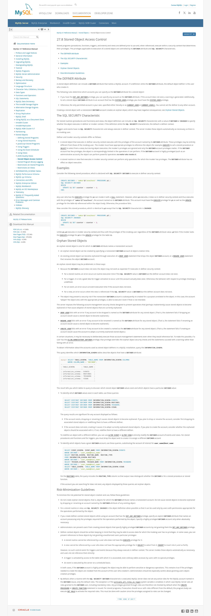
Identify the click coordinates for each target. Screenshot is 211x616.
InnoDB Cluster (22, 123)
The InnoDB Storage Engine (27, 104)
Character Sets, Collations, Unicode (30, 89)
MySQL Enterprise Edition (26, 183)
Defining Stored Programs (28, 138)
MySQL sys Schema (23, 177)
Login (186, 5)
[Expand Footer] (13, 610)
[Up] (45, 29)
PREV (120, 599)
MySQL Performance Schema (27, 174)
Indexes (19, 205)
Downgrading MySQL (24, 65)
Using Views (22, 153)
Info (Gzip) (17, 239)
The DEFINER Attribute (69, 53)
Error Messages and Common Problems (28, 201)
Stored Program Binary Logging (30, 162)
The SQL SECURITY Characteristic (73, 58)
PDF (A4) (16, 232)
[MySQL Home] (24, 10)
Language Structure (24, 86)
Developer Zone (104, 13)
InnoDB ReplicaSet (23, 126)
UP (128, 599)
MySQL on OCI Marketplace (27, 189)
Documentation (82, 13)
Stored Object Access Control (30, 159)
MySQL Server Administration (28, 74)
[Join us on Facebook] (178, 13)
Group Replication (23, 114)
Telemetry (20, 192)
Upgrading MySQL (23, 62)
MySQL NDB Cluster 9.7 (25, 129)
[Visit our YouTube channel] (193, 13)
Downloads (62, 13)
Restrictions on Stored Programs (31, 165)
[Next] (48, 29)
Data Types (20, 92)
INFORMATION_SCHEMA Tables (28, 171)
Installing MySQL (22, 59)
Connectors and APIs (24, 180)
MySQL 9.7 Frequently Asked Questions (27, 196)
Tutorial (19, 68)
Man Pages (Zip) (19, 237)
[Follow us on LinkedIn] (188, 13)
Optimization (21, 83)
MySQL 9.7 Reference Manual (67, 33)
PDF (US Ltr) (17, 229)
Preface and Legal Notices (26, 53)
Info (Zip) (16, 242)
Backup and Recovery (24, 80)
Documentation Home (26, 43)
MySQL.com (45, 13)
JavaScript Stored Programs (29, 144)
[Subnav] (15, 56)
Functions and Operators (26, 95)
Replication (20, 110)
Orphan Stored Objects (69, 68)
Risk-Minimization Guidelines (72, 73)
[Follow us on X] (183, 13)
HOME (125, 599)
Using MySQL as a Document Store (30, 119)
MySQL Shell (21, 117)
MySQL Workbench (23, 186)
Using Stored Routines (27, 141)
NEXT (132, 599)
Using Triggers (23, 147)
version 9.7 (188, 34)
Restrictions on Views (26, 168)
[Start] (42, 29)
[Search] (37, 37)
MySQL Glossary (22, 208)
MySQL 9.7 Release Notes (22, 219)
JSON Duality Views (25, 156)
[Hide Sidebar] (11, 29)
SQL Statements (22, 98)
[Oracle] (23, 610)
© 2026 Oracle (35, 610)
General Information (24, 56)
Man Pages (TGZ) (19, 234)
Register (193, 5)
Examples (64, 63)
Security (19, 77)
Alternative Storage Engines (27, 107)
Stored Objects (22, 135)
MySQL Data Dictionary (25, 101)
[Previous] (38, 29)
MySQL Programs (23, 71)
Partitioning (20, 132)
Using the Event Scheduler (28, 150)
